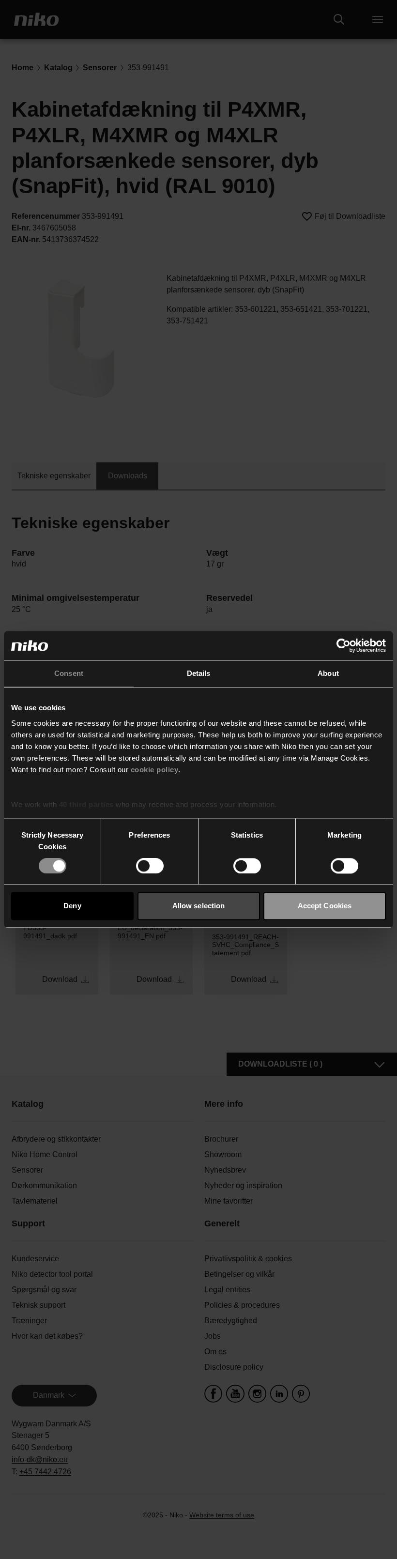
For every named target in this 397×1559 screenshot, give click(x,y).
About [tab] (328, 673)
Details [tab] (199, 673)
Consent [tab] (68, 673)
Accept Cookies (324, 906)
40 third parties (86, 804)
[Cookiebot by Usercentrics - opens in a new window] (343, 645)
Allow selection (198, 906)
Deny (72, 906)
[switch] (150, 865)
